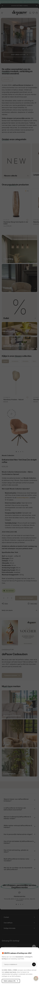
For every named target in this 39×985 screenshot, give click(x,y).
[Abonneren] (34, 964)
